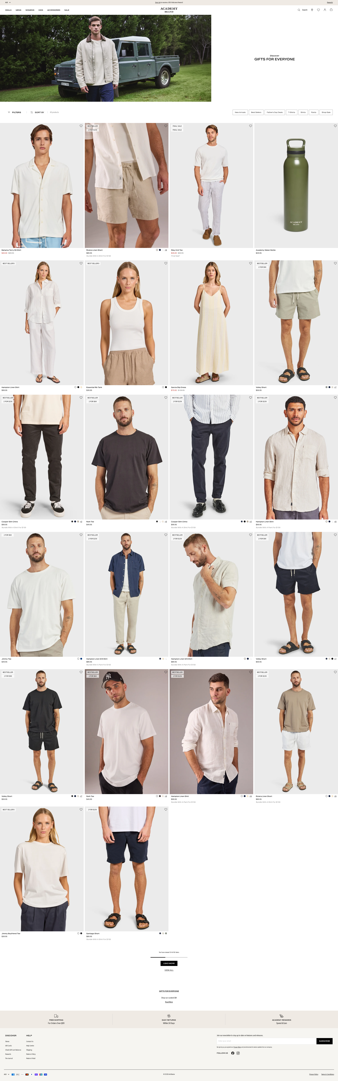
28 (91, 240)
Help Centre (30, 1046)
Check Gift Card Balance (13, 1050)
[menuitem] (13, 1041)
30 (103, 240)
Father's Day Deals (275, 112)
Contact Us (29, 1042)
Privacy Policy (237, 1047)
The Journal (9, 1058)
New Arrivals (240, 112)
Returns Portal (30, 1058)
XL (63, 240)
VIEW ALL (169, 970)
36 (139, 240)
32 (115, 240)
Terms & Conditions (327, 1074)
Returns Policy (31, 1054)
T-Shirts (291, 112)
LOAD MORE (169, 963)
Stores (7, 1042)
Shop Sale (326, 112)
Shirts (303, 112)
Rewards (330, 3)
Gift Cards (8, 1046)
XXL (76, 240)
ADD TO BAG (42, 245)
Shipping (29, 1050)
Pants (313, 112)
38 (150, 240)
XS (8, 377)
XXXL (162, 512)
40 (162, 240)
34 (127, 240)
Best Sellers (256, 112)
